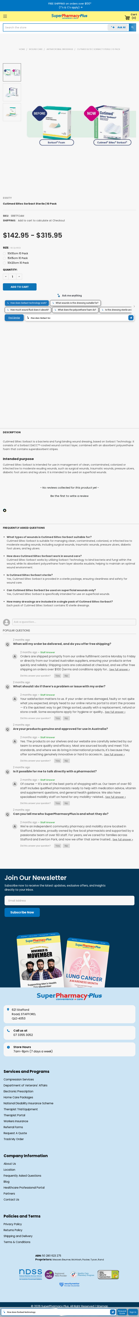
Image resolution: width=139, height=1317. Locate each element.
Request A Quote (15, 1133)
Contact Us (11, 1199)
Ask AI (121, 27)
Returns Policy (13, 1230)
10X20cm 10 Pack (18, 263)
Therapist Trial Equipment (21, 1109)
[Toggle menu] (5, 16)
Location (9, 1170)
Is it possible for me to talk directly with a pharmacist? (55, 771)
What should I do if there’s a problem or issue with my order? (59, 686)
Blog (6, 1182)
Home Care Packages (18, 1097)
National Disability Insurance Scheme (28, 1103)
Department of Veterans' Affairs (25, 1085)
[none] (81, 124)
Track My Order (14, 1139)
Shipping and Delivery (18, 1236)
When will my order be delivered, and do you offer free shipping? (62, 644)
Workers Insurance (16, 1121)
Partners (9, 1193)
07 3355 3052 (23, 1032)
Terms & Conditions (17, 1242)
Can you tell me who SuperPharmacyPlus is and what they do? (60, 814)
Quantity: (10, 270)
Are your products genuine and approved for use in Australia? (60, 729)
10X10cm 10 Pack (18, 253)
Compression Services (19, 1079)
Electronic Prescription (18, 1091)
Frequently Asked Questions (22, 1176)
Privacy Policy (13, 1224)
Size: (12, 247)
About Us (10, 1164)
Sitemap (102, 1306)
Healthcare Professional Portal (24, 1187)
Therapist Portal (14, 1115)
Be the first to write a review (69, 496)
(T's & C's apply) (69, 7)
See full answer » (119, 669)
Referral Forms (13, 1127)
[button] (69, 495)
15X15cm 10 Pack (18, 258)
